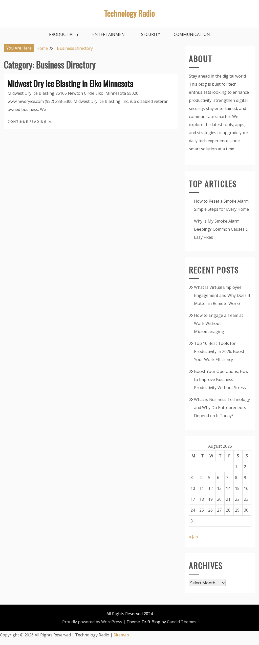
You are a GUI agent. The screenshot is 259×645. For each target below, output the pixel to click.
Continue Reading (28, 122)
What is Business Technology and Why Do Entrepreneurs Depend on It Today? (222, 407)
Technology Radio (129, 13)
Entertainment (109, 34)
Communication (192, 34)
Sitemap (121, 635)
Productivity (64, 34)
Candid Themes (181, 622)
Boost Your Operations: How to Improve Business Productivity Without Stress (221, 379)
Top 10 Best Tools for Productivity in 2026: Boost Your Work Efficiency (219, 351)
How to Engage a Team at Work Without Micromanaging (218, 323)
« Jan (193, 536)
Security (150, 34)
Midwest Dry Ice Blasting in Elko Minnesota (71, 83)
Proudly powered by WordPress (92, 622)
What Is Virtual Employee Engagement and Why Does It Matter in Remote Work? (222, 295)
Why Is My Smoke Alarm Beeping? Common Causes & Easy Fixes (221, 229)
